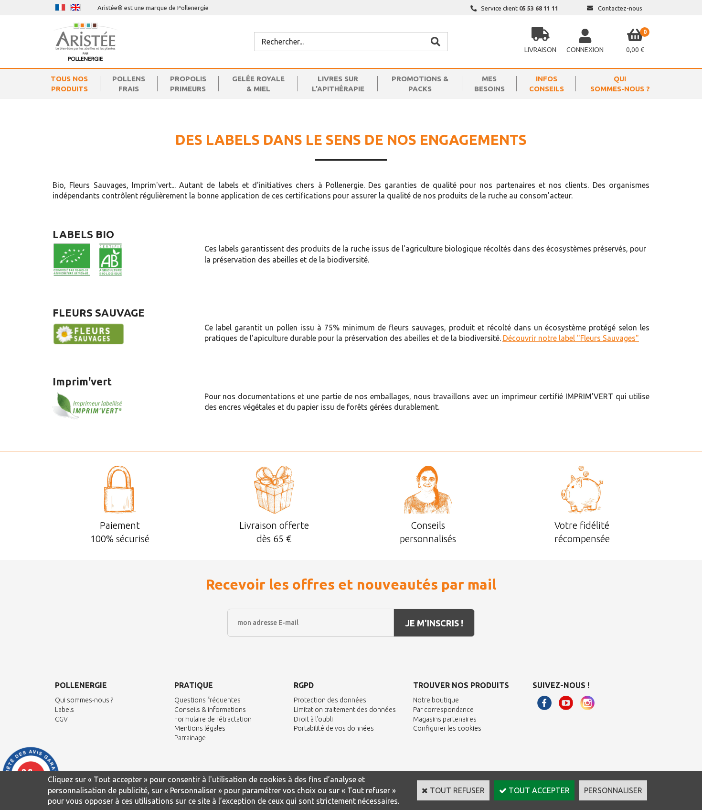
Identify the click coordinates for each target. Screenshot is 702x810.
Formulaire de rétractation (213, 719)
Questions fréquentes (207, 700)
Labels (64, 709)
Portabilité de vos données (334, 728)
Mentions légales (199, 728)
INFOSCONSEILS (546, 84)
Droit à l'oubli (313, 719)
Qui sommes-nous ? (84, 700)
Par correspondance (443, 709)
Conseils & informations (210, 709)
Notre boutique (436, 700)
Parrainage (190, 738)
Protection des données (330, 700)
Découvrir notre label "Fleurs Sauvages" (571, 338)
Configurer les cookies (447, 728)
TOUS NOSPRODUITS (69, 84)
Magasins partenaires (445, 719)
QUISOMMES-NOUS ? (620, 84)
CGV (61, 719)
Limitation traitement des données (345, 709)
